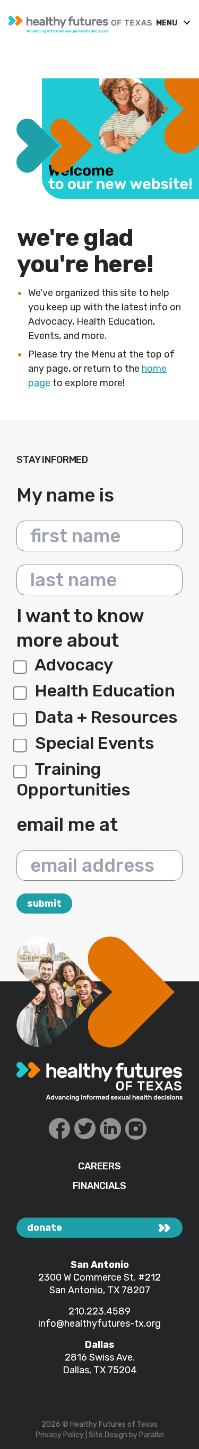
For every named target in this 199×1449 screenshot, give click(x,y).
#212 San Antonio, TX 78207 (105, 1284)
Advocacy (72, 665)
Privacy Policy (60, 1434)
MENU (167, 23)
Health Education (103, 691)
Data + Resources (104, 717)
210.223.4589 (99, 1311)
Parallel (151, 1434)
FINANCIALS (99, 1186)
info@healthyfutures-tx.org (99, 1323)
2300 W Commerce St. (88, 1277)
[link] (78, 22)
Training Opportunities (73, 779)
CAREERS (99, 1166)
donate (44, 1227)
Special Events (92, 743)
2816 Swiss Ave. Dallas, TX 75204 (100, 1364)
